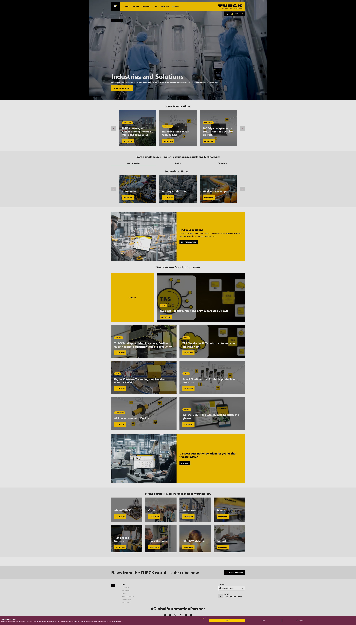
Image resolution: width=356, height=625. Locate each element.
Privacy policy (203, 618)
